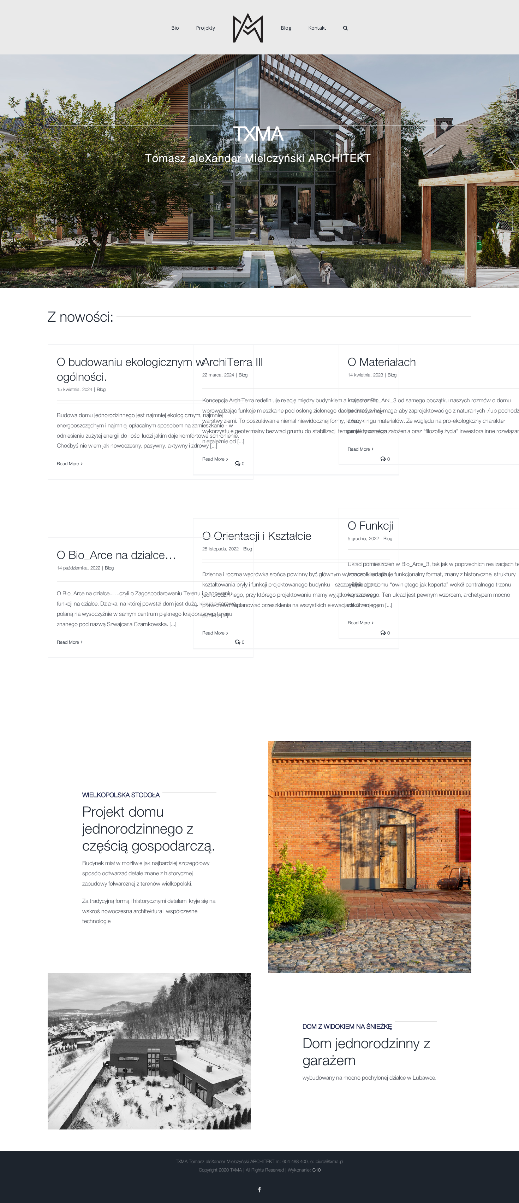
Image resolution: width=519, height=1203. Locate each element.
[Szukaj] (320, 27)
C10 (316, 1170)
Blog (101, 389)
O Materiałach (382, 362)
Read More (68, 464)
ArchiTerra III (232, 362)
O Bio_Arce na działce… (116, 555)
